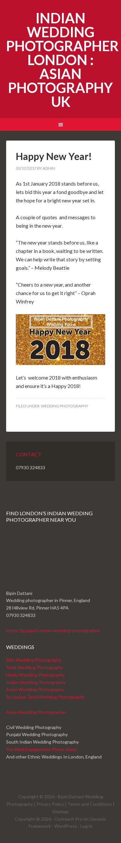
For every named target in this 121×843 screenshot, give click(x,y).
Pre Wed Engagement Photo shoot (41, 749)
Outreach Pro (68, 819)
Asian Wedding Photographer (36, 712)
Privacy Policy (50, 804)
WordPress (65, 826)
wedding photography (64, 406)
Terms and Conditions (89, 804)
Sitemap (60, 811)
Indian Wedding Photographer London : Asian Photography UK (62, 60)
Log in (86, 826)
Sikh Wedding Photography (33, 660)
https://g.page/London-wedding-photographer (53, 630)
